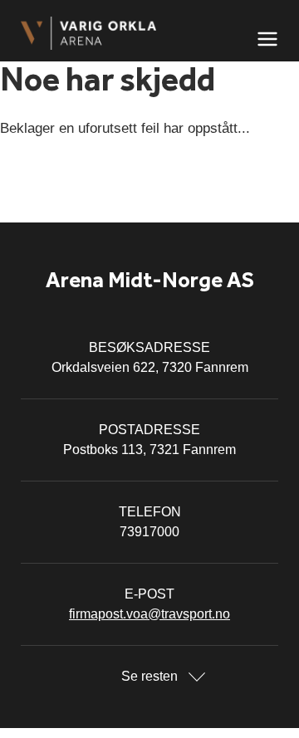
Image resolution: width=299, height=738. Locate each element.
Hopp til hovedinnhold (62, 10)
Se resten (149, 676)
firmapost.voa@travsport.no (149, 614)
